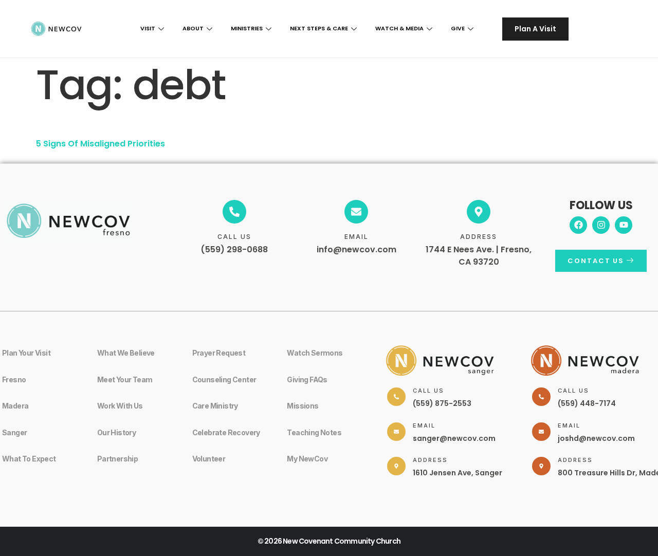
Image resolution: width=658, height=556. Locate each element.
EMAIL (356, 236)
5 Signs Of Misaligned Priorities (100, 144)
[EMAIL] (356, 212)
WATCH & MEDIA (399, 28)
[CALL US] (234, 212)
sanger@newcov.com (454, 438)
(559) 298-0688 (234, 249)
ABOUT (193, 28)
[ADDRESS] (478, 212)
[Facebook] (578, 225)
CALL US (234, 236)
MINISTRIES (247, 28)
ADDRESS (478, 236)
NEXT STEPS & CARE (319, 28)
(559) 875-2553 (442, 403)
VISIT (147, 28)
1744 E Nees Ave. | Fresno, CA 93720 (479, 256)
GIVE (458, 28)
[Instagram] (601, 225)
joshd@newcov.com (596, 438)
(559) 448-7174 (587, 403)
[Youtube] (623, 225)
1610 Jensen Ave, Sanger (457, 473)
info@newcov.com (356, 249)
